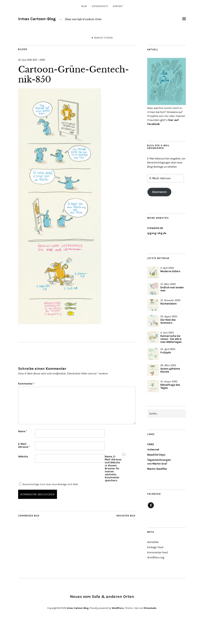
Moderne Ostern (170, 271)
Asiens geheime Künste (170, 370)
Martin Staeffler (157, 468)
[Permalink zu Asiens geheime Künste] (153, 370)
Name (22, 431)
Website (23, 456)
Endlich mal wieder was (172, 289)
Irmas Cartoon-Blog (37, 19)
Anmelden (153, 542)
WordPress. (118, 608)
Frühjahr (165, 352)
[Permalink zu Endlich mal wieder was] (153, 289)
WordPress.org (155, 557)
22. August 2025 (168, 316)
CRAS (150, 444)
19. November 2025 (170, 300)
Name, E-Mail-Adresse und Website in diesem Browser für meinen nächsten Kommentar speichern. (113, 468)
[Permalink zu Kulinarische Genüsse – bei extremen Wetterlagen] (153, 337)
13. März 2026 (168, 284)
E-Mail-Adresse (24, 445)
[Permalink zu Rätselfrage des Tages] (153, 386)
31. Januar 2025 (169, 381)
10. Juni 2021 (25, 59)
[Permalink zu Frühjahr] (153, 354)
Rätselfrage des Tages (170, 386)
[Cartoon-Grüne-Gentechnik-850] (59, 323)
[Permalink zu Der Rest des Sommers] (153, 321)
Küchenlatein (168, 303)
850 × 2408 (39, 59)
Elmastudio (150, 608)
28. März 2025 (168, 365)
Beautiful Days (156, 454)
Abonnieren (159, 192)
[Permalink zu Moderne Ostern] (153, 273)
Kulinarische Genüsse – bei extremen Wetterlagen (171, 338)
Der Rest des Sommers (168, 321)
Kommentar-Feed (157, 552)
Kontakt (118, 6)
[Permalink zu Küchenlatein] (153, 305)
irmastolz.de (155, 227)
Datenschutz (100, 6)
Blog (84, 6)
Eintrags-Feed (155, 547)
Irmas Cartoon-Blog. (78, 608)
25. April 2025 (167, 349)
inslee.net (153, 449)
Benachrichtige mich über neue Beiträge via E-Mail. (50, 484)
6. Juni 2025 (167, 332)
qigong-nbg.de (156, 233)
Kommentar (26, 383)
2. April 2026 (167, 268)
